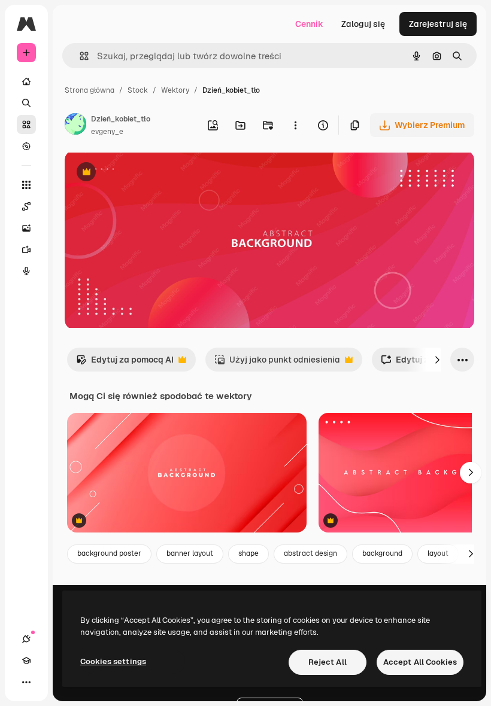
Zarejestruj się (438, 24)
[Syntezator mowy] (26, 271)
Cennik (309, 24)
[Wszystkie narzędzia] (26, 184)
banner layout (189, 553)
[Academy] (26, 660)
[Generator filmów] (26, 249)
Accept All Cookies (420, 662)
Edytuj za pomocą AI (125, 363)
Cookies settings (113, 661)
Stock (138, 90)
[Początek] (26, 81)
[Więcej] (26, 682)
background (382, 553)
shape (248, 553)
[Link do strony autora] (75, 125)
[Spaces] (26, 206)
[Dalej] (437, 360)
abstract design (310, 553)
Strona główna (89, 90)
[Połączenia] (26, 639)
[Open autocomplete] (79, 55)
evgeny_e (107, 131)
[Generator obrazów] (26, 228)
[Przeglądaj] (26, 146)
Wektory (175, 90)
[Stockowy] (26, 124)
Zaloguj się (363, 24)
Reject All (327, 662)
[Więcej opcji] (295, 125)
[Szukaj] (26, 102)
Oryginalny (147, 173)
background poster (109, 553)
